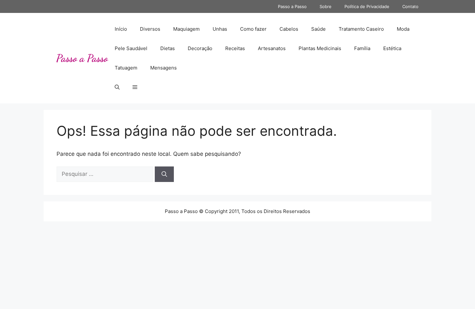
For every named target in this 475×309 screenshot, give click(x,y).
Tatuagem (126, 68)
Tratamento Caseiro (361, 29)
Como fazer (253, 29)
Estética (392, 48)
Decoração (200, 48)
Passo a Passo (292, 6)
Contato (410, 6)
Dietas (167, 48)
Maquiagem (186, 29)
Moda (403, 29)
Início (121, 29)
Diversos (150, 29)
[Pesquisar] (164, 174)
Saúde (318, 29)
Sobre (326, 6)
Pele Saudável (131, 48)
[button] (117, 87)
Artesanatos (272, 48)
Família (362, 48)
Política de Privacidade (366, 6)
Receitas (235, 48)
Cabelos (289, 29)
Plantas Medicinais (320, 48)
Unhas (220, 29)
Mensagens (163, 68)
